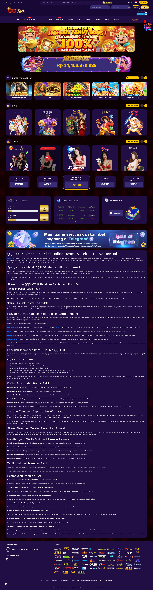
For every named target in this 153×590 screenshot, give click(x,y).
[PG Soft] (48, 122)
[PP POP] (134, 122)
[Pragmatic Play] (19, 122)
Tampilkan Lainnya (132, 78)
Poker (88, 19)
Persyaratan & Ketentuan (89, 580)
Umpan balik (108, 580)
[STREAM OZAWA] (148, 26)
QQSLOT (10, 258)
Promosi (116, 19)
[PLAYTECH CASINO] (76, 158)
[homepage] (18, 19)
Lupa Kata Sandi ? (142, 11)
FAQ (101, 580)
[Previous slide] (142, 77)
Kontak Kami (75, 580)
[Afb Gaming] (105, 122)
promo (88, 530)
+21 (42, 580)
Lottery (79, 19)
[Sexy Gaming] (105, 158)
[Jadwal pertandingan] (107, 2)
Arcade (97, 19)
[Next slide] (145, 77)
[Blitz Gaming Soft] (76, 122)
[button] (132, 39)
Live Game (59, 19)
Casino (50, 19)
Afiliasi (145, 2)
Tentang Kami (64, 580)
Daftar (145, 7)
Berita (107, 19)
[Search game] (125, 19)
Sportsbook (69, 19)
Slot (40, 19)
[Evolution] (134, 158)
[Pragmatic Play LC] (19, 158)
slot (35, 271)
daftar (58, 327)
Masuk (136, 7)
